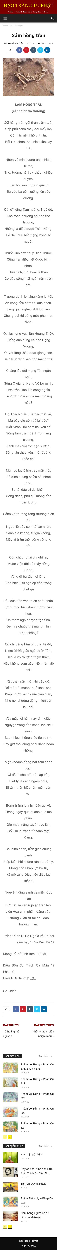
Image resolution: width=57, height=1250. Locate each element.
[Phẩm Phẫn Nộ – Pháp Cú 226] (10, 1201)
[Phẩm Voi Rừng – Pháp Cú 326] (10, 1097)
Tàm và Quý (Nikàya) (34, 1183)
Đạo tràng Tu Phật (15, 43)
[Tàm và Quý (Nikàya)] (10, 1187)
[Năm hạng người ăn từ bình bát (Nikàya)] (10, 1216)
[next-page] (10, 1137)
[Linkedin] (47, 50)
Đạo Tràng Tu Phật (28, 1241)
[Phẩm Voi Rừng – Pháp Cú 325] (10, 1112)
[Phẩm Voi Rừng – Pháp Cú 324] (10, 1126)
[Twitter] (40, 50)
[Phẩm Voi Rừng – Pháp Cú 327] (10, 1082)
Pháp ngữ (18, 25)
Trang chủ (7, 25)
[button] (5, 18)
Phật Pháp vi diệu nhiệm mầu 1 (43, 1034)
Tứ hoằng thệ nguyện (11, 1034)
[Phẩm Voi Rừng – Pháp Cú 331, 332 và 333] (10, 1067)
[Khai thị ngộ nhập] (10, 1157)
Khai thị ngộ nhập (31, 1154)
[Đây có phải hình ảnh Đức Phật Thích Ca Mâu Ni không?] (10, 1172)
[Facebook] (19, 50)
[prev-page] (5, 1137)
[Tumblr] (33, 50)
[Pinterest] (26, 50)
